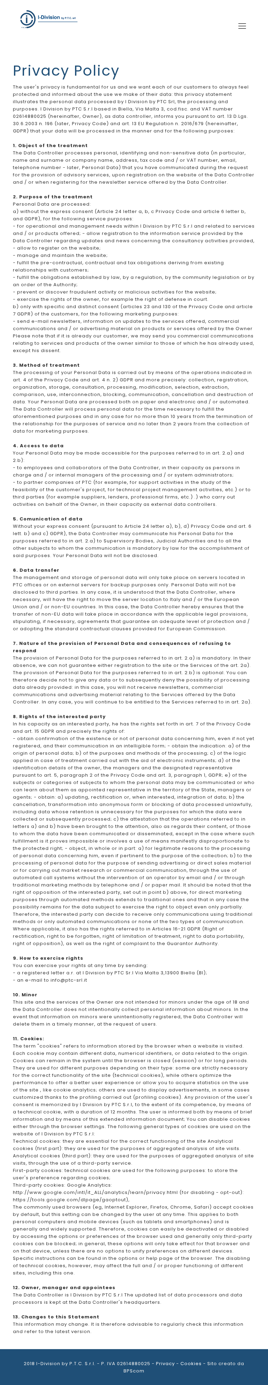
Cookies (191, 1363)
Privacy (165, 1363)
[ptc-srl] (48, 26)
